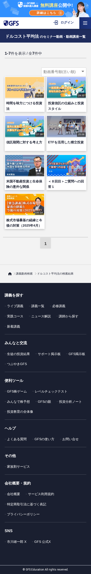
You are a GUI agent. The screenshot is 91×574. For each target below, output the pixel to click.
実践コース (15, 316)
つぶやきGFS (17, 364)
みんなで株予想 (18, 401)
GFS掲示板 (77, 354)
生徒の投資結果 (18, 354)
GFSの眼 (44, 401)
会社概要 (13, 494)
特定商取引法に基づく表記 (26, 504)
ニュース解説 (41, 316)
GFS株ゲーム (17, 391)
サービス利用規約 (41, 494)
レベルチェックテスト (51, 391)
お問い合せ (70, 439)
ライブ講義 (15, 306)
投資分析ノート (70, 401)
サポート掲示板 (49, 354)
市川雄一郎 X (16, 542)
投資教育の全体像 (20, 411)
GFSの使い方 (44, 439)
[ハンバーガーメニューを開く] (85, 23)
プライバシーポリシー (23, 514)
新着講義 (13, 326)
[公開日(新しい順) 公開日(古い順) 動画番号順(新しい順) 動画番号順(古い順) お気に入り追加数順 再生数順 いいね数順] (63, 71)
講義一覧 (37, 306)
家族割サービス (18, 466)
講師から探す (68, 316)
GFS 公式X (42, 542)
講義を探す (14, 295)
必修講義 (58, 306)
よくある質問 (17, 439)
